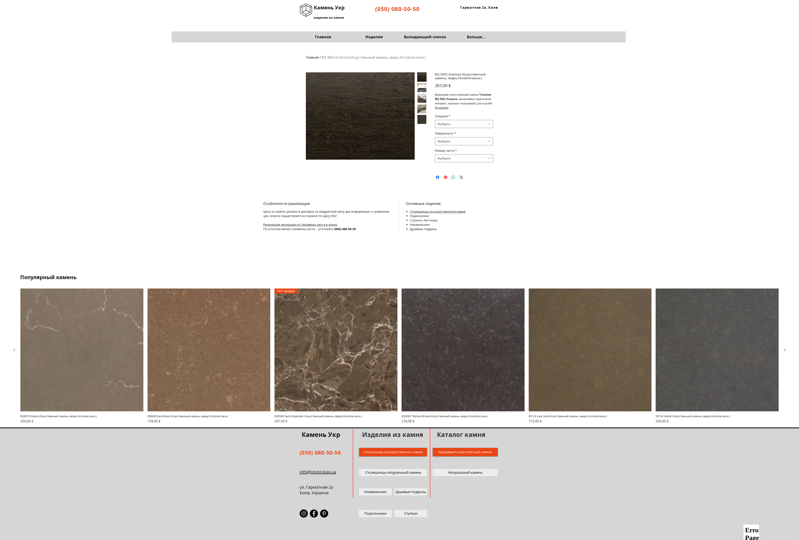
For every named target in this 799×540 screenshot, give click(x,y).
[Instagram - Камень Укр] (304, 513)
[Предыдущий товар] (14, 349)
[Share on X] (461, 177)
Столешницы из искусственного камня (437, 211)
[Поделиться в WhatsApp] (453, 177)
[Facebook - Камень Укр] (314, 513)
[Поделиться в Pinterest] (445, 177)
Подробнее (441, 108)
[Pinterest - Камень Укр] (324, 513)
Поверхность (445, 133)
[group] (399, 356)
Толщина (442, 116)
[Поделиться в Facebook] (437, 177)
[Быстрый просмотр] (81, 349)
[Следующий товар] (784, 349)
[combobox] (464, 124)
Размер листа (446, 151)
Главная (312, 57)
